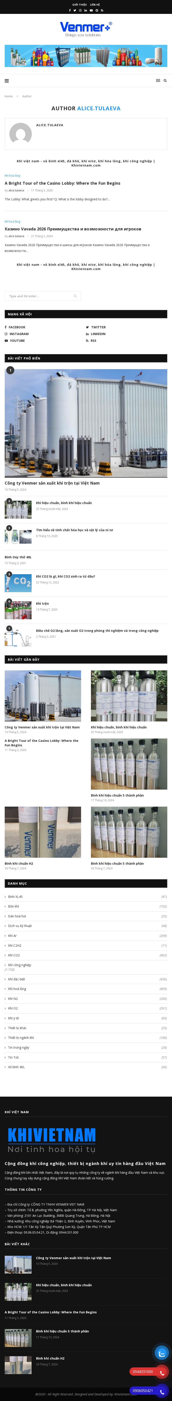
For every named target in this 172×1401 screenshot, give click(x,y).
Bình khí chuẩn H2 (19, 863)
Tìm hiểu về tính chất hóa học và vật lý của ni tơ (74, 530)
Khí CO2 (87, 955)
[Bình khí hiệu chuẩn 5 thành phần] (129, 763)
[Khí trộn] (18, 610)
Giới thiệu (79, 4)
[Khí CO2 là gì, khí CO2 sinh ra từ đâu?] (18, 583)
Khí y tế (87, 1018)
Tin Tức (87, 1057)
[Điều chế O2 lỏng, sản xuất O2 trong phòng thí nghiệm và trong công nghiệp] (18, 637)
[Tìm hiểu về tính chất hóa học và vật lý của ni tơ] (18, 537)
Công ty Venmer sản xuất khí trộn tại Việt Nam (52, 483)
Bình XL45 (87, 896)
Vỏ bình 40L (87, 1067)
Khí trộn (42, 603)
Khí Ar (87, 935)
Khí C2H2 (87, 945)
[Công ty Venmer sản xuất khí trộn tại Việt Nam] (86, 423)
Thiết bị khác (87, 1028)
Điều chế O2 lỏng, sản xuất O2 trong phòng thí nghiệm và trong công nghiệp (97, 630)
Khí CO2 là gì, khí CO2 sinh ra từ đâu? (65, 576)
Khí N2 (87, 998)
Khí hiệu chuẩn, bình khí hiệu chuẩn (64, 503)
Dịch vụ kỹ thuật (87, 926)
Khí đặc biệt (87, 979)
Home (9, 96)
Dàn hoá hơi (87, 916)
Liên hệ (95, 4)
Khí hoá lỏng (12, 175)
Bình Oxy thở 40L (18, 557)
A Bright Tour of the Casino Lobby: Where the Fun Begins (62, 183)
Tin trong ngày (87, 1047)
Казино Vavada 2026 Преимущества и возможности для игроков (73, 229)
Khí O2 (87, 1008)
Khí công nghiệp (19, 965)
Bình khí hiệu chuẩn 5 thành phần (117, 795)
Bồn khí (87, 906)
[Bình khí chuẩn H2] (43, 832)
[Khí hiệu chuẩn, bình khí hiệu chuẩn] (18, 510)
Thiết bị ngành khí (87, 1037)
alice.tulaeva (49, 125)
